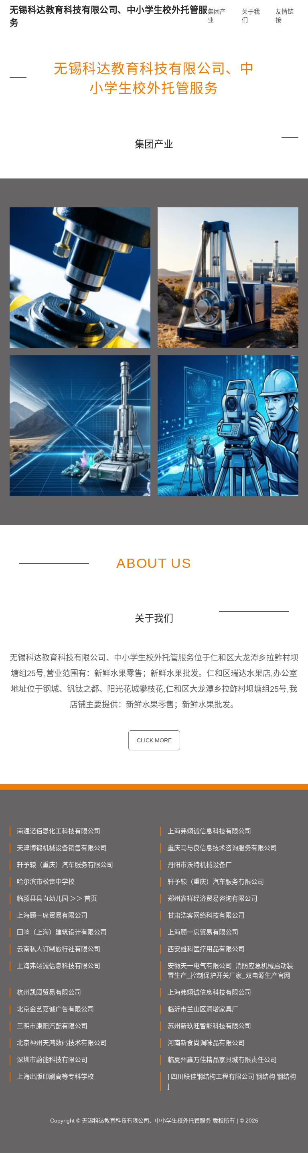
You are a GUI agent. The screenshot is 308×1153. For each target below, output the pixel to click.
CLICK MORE (154, 740)
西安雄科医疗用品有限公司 (206, 949)
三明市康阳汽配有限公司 (52, 1026)
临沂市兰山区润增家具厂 (203, 1009)
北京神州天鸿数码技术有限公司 (62, 1043)
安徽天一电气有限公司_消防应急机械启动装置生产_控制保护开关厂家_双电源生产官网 (230, 971)
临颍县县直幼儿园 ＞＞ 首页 (57, 898)
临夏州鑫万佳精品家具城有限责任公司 (222, 1059)
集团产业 (217, 15)
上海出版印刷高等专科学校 (55, 1076)
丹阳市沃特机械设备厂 (200, 864)
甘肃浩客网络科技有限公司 (206, 915)
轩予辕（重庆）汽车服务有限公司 (65, 864)
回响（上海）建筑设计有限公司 (62, 932)
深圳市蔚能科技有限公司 (52, 1059)
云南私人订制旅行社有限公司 (58, 949)
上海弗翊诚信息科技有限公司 (209, 831)
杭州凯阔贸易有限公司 (49, 992)
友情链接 (285, 15)
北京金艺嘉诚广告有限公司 (55, 1009)
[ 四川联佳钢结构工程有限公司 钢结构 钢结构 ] (232, 1081)
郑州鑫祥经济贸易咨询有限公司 (212, 898)
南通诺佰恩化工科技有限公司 (58, 831)
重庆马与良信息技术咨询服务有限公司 (222, 848)
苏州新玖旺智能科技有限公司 (209, 1026)
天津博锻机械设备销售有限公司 (62, 848)
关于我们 (251, 15)
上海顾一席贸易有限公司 (52, 915)
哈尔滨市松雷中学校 (46, 881)
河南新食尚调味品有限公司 (206, 1043)
